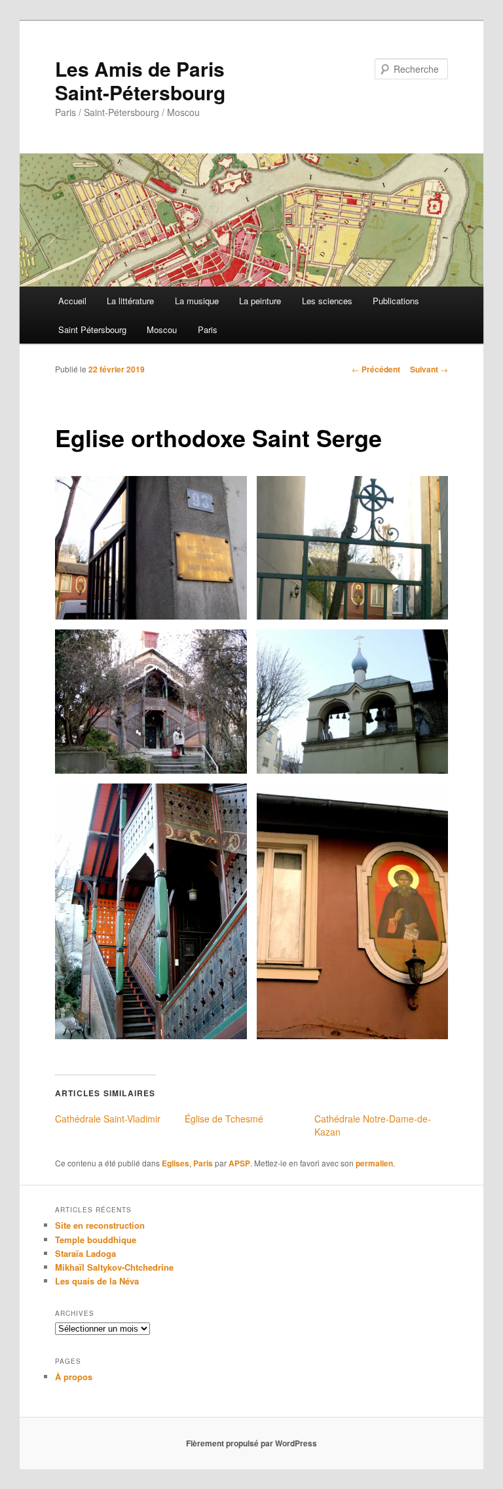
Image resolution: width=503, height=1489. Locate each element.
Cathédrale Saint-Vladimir (107, 1118)
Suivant (429, 369)
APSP (239, 1163)
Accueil (72, 300)
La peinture (260, 300)
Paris (207, 329)
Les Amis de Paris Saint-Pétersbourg (140, 80)
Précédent (376, 369)
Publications (396, 300)
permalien (374, 1163)
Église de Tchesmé (224, 1118)
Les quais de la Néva (97, 1281)
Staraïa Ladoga (85, 1253)
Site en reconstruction (100, 1225)
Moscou (162, 329)
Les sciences (327, 300)
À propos (73, 1376)
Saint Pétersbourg (92, 329)
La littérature (130, 300)
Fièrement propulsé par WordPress (251, 1443)
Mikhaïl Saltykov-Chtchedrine (114, 1267)
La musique (197, 300)
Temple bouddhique (95, 1239)
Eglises (175, 1163)
